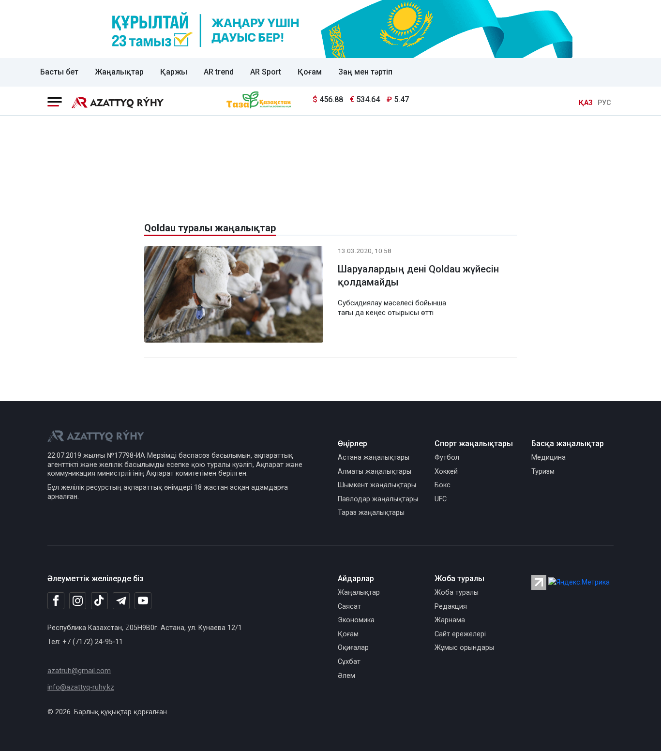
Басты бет (59, 71)
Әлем (346, 676)
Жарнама (450, 620)
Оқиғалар (353, 648)
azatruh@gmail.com (79, 671)
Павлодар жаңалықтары (378, 499)
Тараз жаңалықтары (371, 513)
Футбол (447, 457)
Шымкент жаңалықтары (377, 485)
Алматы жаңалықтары (374, 471)
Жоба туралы (457, 592)
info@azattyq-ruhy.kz (80, 687)
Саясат (349, 606)
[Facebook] (56, 600)
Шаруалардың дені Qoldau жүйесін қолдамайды (418, 275)
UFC (441, 499)
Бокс (443, 485)
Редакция (451, 606)
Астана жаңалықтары (373, 457)
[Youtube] (143, 601)
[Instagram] (78, 601)
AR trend (219, 71)
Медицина (548, 457)
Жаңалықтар (119, 71)
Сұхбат (349, 662)
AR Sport (265, 71)
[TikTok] (99, 600)
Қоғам (310, 71)
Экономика (356, 620)
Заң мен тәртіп (365, 71)
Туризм (543, 471)
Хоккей (446, 471)
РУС (604, 103)
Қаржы (173, 71)
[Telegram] (121, 601)
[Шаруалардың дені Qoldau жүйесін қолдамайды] (233, 295)
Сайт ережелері (460, 634)
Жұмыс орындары (464, 648)
